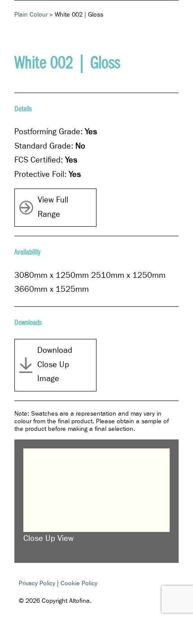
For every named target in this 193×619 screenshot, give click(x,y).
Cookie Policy (79, 583)
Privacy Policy (37, 583)
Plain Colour (31, 15)
